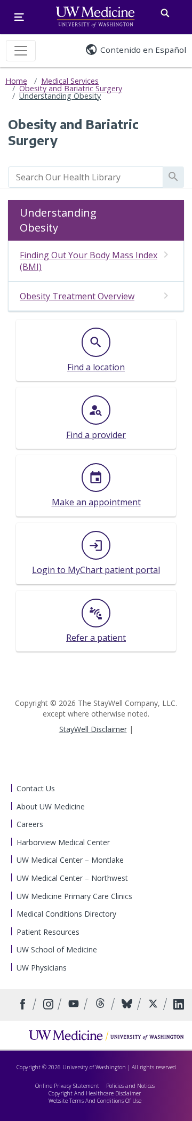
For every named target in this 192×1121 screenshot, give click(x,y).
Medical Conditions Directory (66, 914)
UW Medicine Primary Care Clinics (74, 896)
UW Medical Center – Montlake (70, 860)
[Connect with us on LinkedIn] (178, 1005)
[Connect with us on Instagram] (49, 1005)
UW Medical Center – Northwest (72, 878)
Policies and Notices (130, 1086)
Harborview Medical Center (63, 842)
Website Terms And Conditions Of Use (95, 1100)
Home (16, 81)
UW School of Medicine (57, 949)
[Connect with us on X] (154, 1005)
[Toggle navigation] (21, 50)
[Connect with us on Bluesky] (128, 1005)
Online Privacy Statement (67, 1086)
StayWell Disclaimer (93, 729)
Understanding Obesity (60, 96)
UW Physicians (42, 968)
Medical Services (70, 81)
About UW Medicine (51, 806)
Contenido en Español (143, 49)
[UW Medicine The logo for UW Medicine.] (95, 17)
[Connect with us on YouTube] (75, 1005)
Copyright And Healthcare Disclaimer (95, 1093)
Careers (30, 824)
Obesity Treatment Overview (77, 296)
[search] (85, 177)
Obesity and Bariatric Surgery (70, 88)
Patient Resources (48, 932)
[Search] (165, 10)
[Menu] (19, 17)
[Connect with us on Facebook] (24, 1005)
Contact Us (36, 788)
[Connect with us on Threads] (101, 1005)
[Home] (106, 1035)
